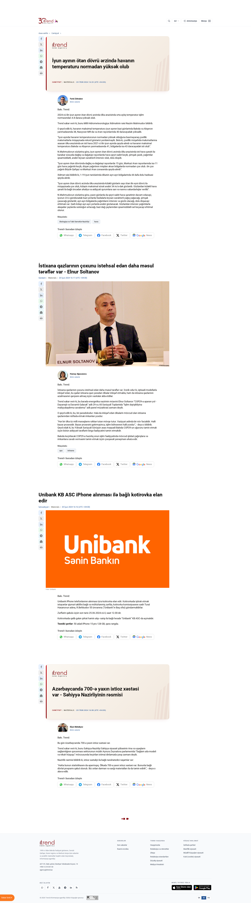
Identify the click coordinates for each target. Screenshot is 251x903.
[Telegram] (65, 887)
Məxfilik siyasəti (189, 849)
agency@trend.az (46, 870)
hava (96, 222)
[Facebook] (47, 887)
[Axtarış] (169, 21)
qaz (60, 451)
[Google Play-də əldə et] (202, 887)
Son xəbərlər (122, 845)
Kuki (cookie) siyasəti (191, 857)
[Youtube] (59, 887)
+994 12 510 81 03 (46, 867)
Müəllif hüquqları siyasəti (193, 853)
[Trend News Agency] (47, 843)
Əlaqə (152, 853)
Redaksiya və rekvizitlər (159, 849)
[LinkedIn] (71, 887)
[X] (53, 887)
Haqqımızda (155, 845)
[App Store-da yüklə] (182, 887)
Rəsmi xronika (123, 849)
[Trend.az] (48, 21)
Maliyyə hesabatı (157, 864)
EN (199, 898)
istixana (70, 451)
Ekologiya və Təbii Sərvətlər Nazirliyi (74, 222)
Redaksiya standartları (159, 857)
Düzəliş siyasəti (156, 861)
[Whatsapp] (42, 887)
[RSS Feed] (76, 887)
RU (209, 898)
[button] (41, 38)
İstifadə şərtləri (189, 845)
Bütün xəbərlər (75, 102)
